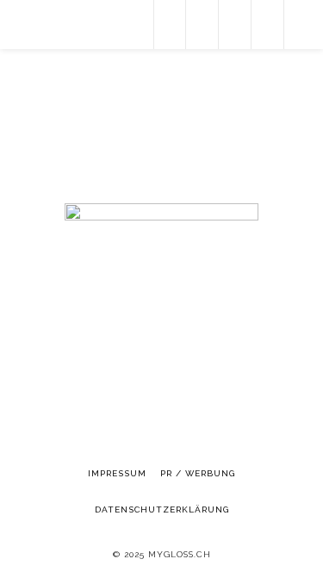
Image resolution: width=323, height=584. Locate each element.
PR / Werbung (197, 473)
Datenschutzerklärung (162, 509)
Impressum (117, 473)
